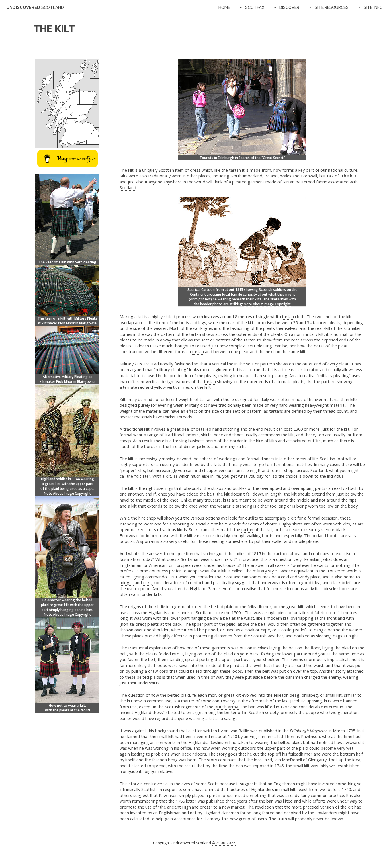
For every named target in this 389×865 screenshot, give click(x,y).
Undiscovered (35, 7)
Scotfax (254, 7)
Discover (289, 7)
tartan (235, 170)
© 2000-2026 (224, 842)
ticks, (148, 582)
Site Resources (332, 7)
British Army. (226, 706)
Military (127, 364)
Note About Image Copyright (267, 304)
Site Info (373, 7)
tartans (276, 411)
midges (127, 582)
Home (224, 7)
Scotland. (128, 187)
